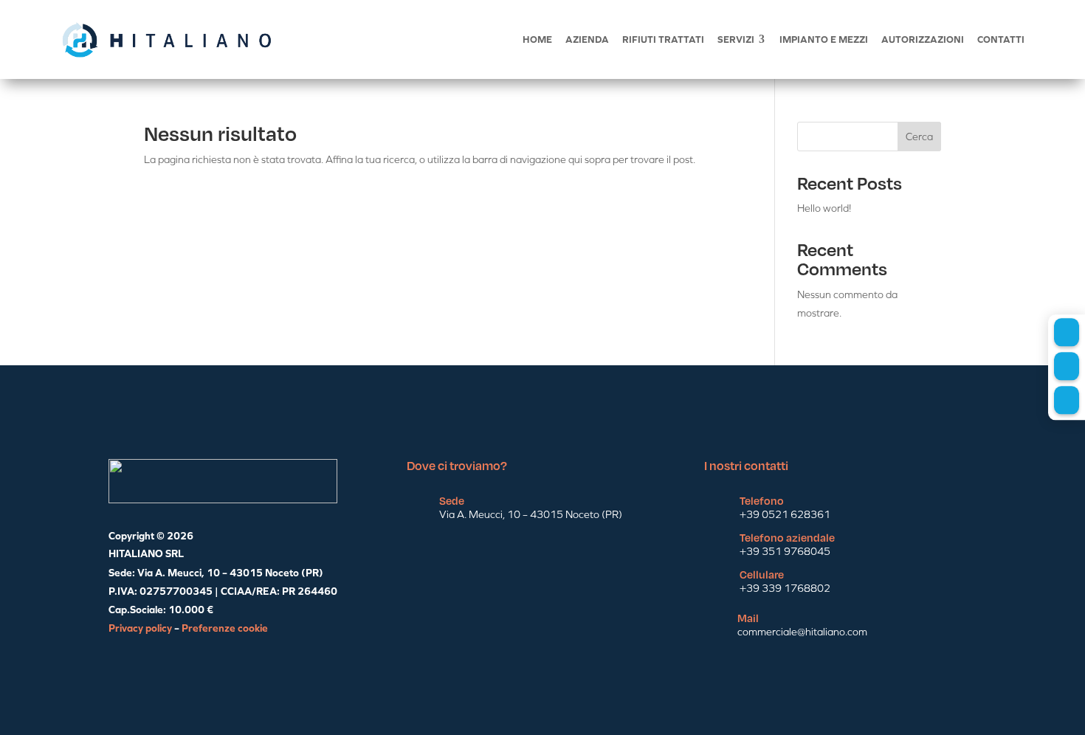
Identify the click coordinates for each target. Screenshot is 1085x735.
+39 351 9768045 (785, 551)
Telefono (762, 500)
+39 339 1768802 (785, 588)
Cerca (919, 136)
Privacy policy (140, 628)
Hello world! (824, 208)
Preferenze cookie (225, 628)
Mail (748, 617)
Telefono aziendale (787, 537)
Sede (451, 500)
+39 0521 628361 (785, 514)
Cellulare (762, 574)
